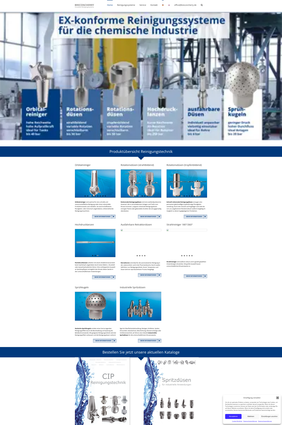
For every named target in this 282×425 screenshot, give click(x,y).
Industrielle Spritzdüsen (132, 287)
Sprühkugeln (82, 287)
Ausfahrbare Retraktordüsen (136, 224)
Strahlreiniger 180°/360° (180, 224)
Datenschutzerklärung (250, 421)
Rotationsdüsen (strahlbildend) (137, 165)
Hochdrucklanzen (84, 224)
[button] (277, 398)
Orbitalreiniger (83, 165)
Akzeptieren (233, 416)
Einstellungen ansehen (269, 416)
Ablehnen (250, 416)
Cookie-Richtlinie (237, 421)
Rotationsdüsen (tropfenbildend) (184, 165)
